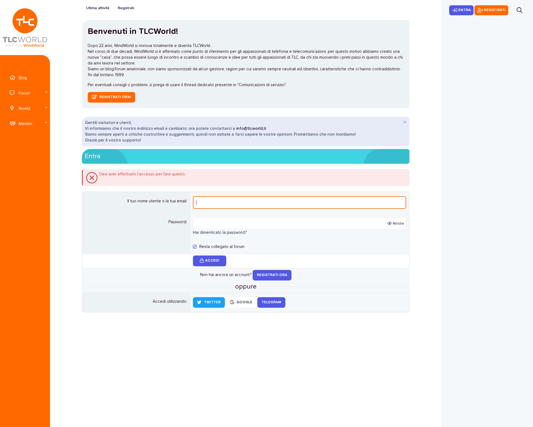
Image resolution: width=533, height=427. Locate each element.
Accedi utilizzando (169, 301)
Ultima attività (97, 8)
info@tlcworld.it (251, 128)
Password (177, 222)
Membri (25, 124)
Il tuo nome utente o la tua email (156, 201)
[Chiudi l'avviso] (404, 123)
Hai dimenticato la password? (220, 232)
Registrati (126, 8)
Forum (24, 93)
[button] (46, 93)
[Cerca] (519, 10)
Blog (23, 78)
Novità (24, 108)
